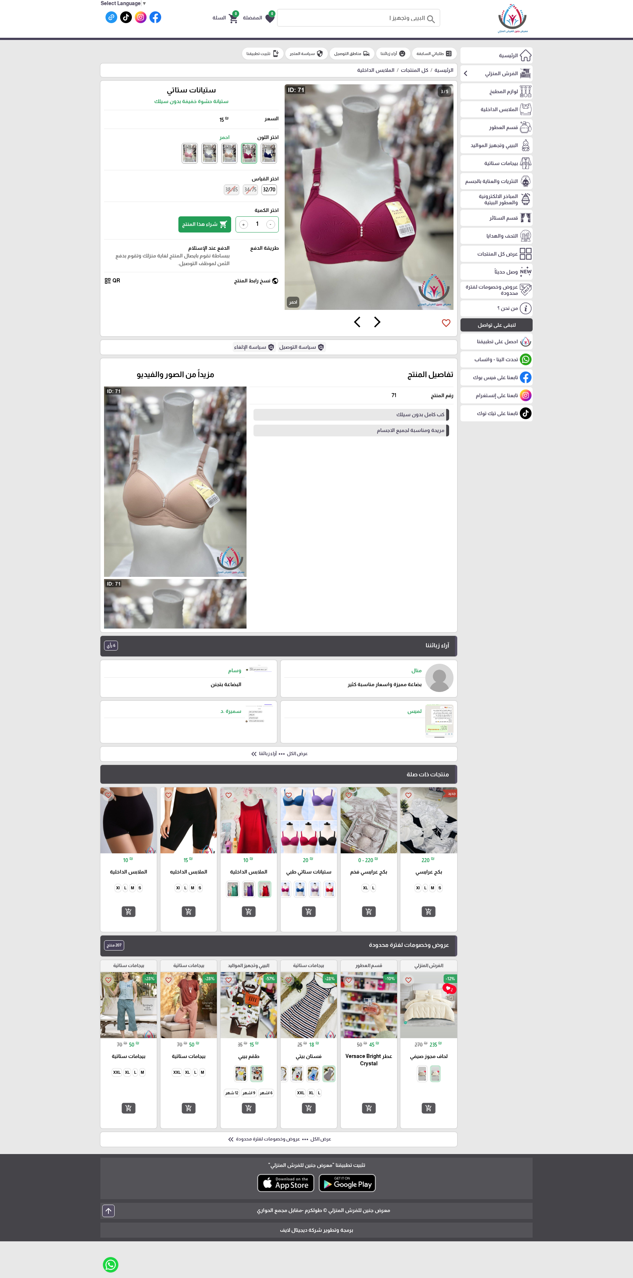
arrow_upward (108, 1210)
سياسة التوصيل (302, 347)
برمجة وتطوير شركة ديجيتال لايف (316, 1230)
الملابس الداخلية (376, 70)
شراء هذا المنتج (204, 224)
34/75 (250, 190)
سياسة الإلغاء (254, 347)
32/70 (269, 190)
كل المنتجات (414, 70)
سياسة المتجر (306, 53)
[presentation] (377, 323)
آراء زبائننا (393, 53)
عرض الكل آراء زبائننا (278, 754)
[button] (259, 18)
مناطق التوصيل (352, 53)
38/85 (231, 190)
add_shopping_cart (428, 911)
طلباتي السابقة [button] (434, 53)
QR (112, 281)
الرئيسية (444, 70)
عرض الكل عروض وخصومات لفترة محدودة (278, 1139)
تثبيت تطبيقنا (263, 53)
